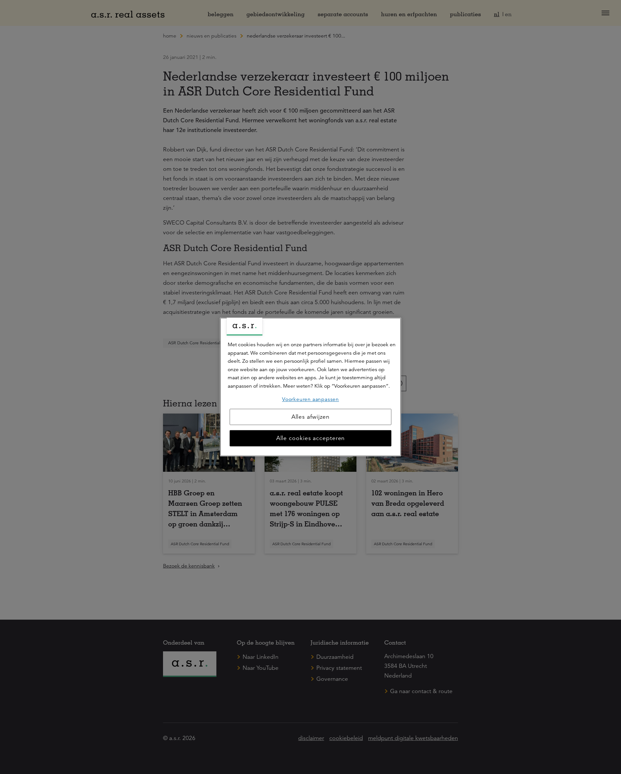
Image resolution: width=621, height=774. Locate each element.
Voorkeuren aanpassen (310, 399)
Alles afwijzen (310, 417)
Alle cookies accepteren (310, 438)
